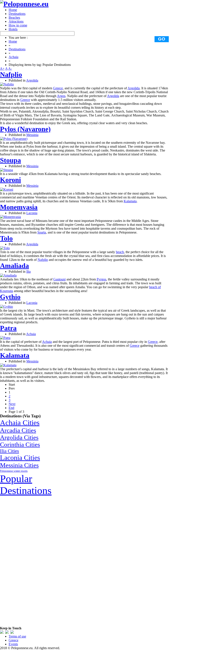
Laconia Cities (20, 457)
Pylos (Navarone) (25, 129)
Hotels (13, 29)
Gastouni (59, 279)
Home (13, 10)
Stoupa (10, 160)
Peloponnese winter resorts (14, 470)
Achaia (13, 57)
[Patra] (5, 338)
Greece (58, 88)
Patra (8, 328)
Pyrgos (101, 279)
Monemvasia (19, 207)
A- (10, 68)
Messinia (32, 135)
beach (120, 252)
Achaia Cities (19, 422)
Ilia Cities (9, 451)
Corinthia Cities (20, 444)
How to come (18, 25)
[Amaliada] (8, 275)
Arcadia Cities (18, 430)
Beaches (14, 17)
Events (13, 644)
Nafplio (11, 74)
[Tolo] (5, 248)
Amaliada (14, 265)
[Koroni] (6, 189)
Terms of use (17, 636)
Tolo (6, 238)
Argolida (32, 80)
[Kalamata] (8, 365)
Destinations (17, 13)
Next (12, 404)
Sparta (41, 232)
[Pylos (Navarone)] (13, 139)
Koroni (10, 180)
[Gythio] (6, 306)
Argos (61, 96)
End (11, 408)
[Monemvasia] (10, 217)
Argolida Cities (19, 437)
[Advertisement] (32, 560)
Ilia (28, 271)
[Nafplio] (7, 84)
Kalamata (130, 201)
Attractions (16, 21)
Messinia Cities (19, 465)
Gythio (10, 297)
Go (161, 39)
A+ (2, 68)
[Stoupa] (6, 170)
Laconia (31, 213)
